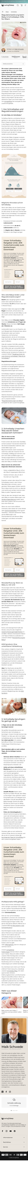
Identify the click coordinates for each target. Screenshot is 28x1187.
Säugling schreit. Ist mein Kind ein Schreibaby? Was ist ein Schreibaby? (13, 356)
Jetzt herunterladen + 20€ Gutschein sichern (14, 287)
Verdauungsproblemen (9, 499)
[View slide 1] (11, 1110)
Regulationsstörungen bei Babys (12, 400)
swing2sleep (8, 101)
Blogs (7, 11)
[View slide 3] (15, 1110)
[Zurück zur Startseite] (2, 11)
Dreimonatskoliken (11, 510)
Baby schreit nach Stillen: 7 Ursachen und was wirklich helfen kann (12, 1012)
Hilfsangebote (9, 944)
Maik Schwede (19, 49)
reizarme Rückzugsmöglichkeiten (12, 632)
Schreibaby (14, 11)
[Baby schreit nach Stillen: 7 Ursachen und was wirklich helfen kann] (12, 1002)
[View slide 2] (13, 1110)
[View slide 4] (17, 1110)
